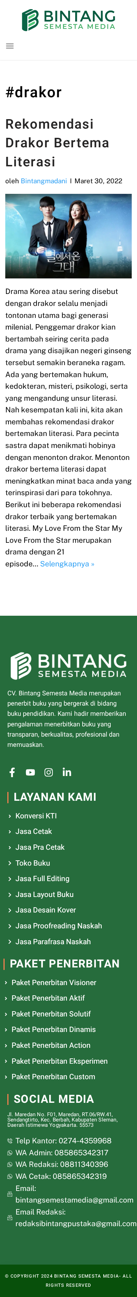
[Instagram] (48, 772)
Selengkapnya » (67, 563)
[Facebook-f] (12, 772)
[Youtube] (30, 772)
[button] (10, 45)
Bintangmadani (44, 181)
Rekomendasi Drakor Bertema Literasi (57, 143)
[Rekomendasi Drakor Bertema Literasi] (68, 236)
